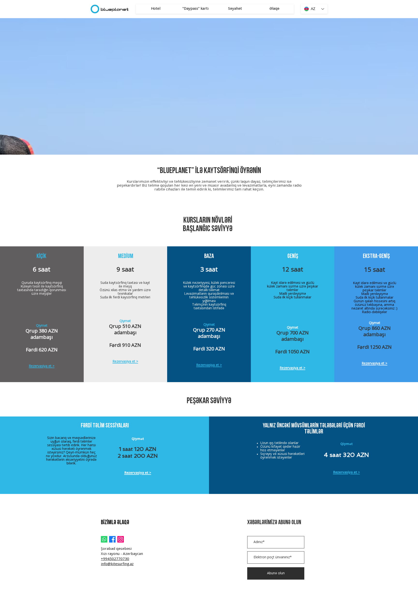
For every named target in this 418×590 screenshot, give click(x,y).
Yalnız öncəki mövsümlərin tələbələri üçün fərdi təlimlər (314, 429)
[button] (155, 9)
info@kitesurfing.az (117, 564)
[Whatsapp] (104, 539)
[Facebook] (112, 539)
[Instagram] (120, 539)
